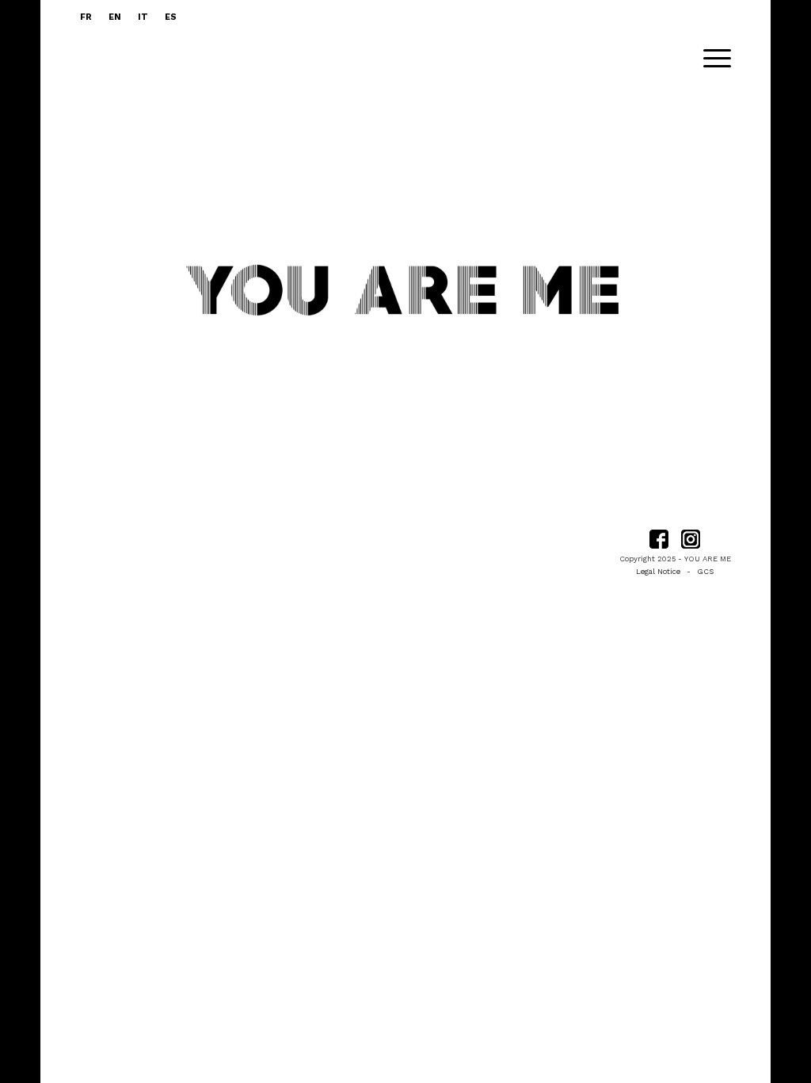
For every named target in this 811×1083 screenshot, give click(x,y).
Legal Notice (658, 571)
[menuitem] (90, 17)
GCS (705, 571)
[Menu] (712, 58)
